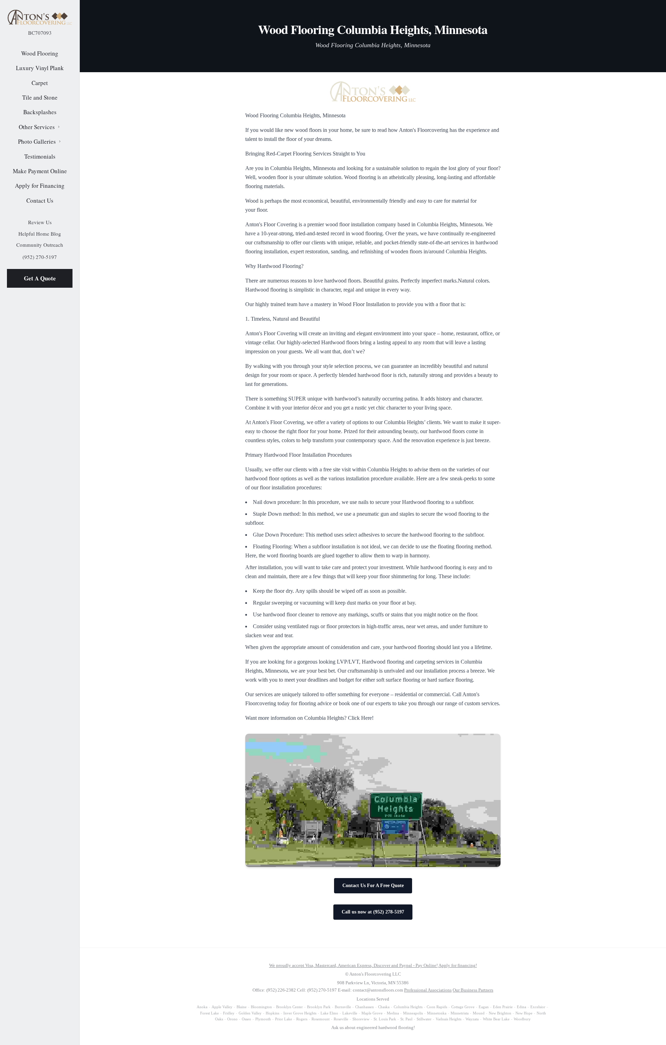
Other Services (37, 127)
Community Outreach (39, 244)
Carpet (40, 83)
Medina (393, 1013)
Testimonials (40, 156)
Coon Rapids (437, 1007)
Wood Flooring (39, 53)
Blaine (242, 1007)
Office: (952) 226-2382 (274, 990)
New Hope (523, 1013)
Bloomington (261, 1007)
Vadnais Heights (448, 1019)
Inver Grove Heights (299, 1013)
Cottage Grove (463, 1007)
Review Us (40, 222)
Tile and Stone (40, 97)
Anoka (202, 1007)
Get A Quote (40, 278)
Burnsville (343, 1007)
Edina (521, 1007)
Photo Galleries (37, 141)
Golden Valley (250, 1013)
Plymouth (263, 1019)
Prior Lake (283, 1019)
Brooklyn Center (289, 1007)
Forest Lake (209, 1013)
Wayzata (472, 1019)
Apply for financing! (457, 965)
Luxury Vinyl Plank (40, 68)
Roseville (341, 1019)
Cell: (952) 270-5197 (317, 990)
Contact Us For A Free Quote (373, 885)
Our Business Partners (473, 990)
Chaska (384, 1007)
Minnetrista (460, 1013)
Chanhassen (364, 1007)
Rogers (301, 1019)
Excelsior (537, 1007)
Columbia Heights (408, 1007)
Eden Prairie (503, 1007)
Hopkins (272, 1013)
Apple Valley (222, 1007)
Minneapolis (413, 1013)
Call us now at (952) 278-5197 (373, 912)
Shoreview (360, 1019)
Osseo (246, 1019)
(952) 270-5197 (40, 256)
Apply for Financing (40, 185)
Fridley (228, 1013)
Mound (479, 1013)
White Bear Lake (496, 1019)
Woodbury (522, 1019)
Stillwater (424, 1019)
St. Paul (406, 1019)
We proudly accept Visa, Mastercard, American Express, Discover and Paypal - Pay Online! (353, 965)
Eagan (484, 1007)
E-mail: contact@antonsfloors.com (370, 990)
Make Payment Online (40, 171)
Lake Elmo (329, 1013)
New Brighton (500, 1013)
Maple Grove (372, 1013)
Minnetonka (436, 1013)
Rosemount (320, 1019)
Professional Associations (428, 990)
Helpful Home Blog (39, 233)
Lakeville (349, 1013)
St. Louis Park (385, 1019)
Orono (232, 1019)
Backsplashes (40, 112)
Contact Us (39, 200)
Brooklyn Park (319, 1007)
